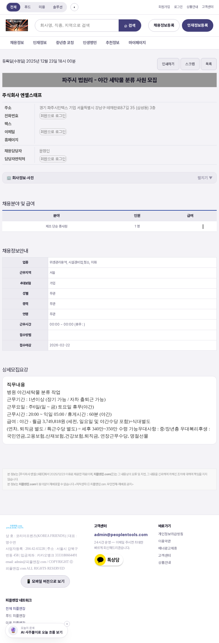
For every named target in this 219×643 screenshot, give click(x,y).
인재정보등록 (197, 25)
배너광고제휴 (167, 548)
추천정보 (112, 42)
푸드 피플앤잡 (15, 616)
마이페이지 (137, 42)
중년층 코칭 (65, 42)
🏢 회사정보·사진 (109, 177)
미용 (42, 7)
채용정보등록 (164, 25)
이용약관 (164, 541)
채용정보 (17, 42)
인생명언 (90, 42)
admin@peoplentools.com (121, 534)
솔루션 (57, 7)
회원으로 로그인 (53, 115)
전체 (13, 7)
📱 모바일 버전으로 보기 (45, 581)
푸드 (28, 7)
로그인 (178, 7)
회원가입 (164, 7)
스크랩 (190, 64)
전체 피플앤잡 (15, 608)
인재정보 (40, 42)
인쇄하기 (168, 64)
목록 (209, 64)
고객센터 (207, 7)
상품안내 (192, 7)
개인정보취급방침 (170, 534)
